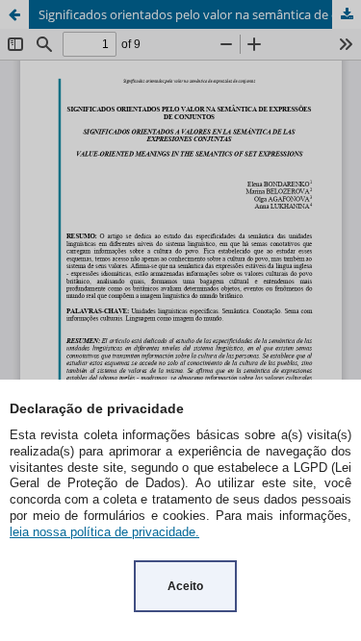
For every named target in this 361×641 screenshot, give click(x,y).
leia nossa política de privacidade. (104, 532)
